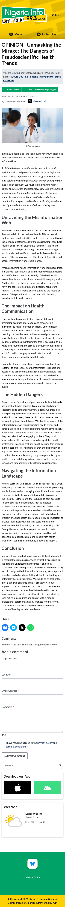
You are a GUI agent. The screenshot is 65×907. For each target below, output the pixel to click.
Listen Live (49, 34)
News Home (13, 89)
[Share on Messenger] (13, 627)
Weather (10, 807)
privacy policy (45, 742)
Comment (8, 706)
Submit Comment (14, 755)
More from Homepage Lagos (41, 89)
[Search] (60, 765)
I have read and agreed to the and (31, 744)
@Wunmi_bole (40, 101)
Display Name (10, 658)
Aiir (55, 902)
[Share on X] (22, 627)
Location (7, 674)
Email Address (10, 690)
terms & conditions (16, 746)
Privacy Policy (32, 876)
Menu (18, 34)
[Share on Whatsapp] (30, 627)
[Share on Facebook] (5, 627)
